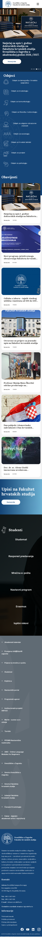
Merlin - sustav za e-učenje (11, 721)
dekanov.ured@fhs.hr (15, 902)
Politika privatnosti (8, 919)
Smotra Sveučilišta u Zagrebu (11, 773)
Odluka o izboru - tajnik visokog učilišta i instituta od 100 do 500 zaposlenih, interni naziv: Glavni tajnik (20, 302)
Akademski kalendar (12, 642)
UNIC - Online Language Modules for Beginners (13, 753)
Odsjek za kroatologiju (19, 91)
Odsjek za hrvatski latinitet (21, 142)
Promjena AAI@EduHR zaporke (12, 652)
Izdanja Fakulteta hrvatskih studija (10, 796)
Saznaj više (7, 220)
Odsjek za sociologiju (21, 134)
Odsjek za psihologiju (19, 163)
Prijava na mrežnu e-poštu (15, 663)
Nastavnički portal (11, 690)
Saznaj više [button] (12, 61)
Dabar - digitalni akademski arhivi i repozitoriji (13, 817)
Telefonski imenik (8, 916)
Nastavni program (21, 589)
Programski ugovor (12, 699)
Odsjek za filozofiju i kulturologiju (24, 112)
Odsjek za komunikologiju (20, 102)
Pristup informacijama (9, 922)
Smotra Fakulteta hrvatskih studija (10, 785)
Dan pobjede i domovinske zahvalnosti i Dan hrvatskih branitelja (18, 427)
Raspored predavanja (21, 556)
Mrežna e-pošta (21, 573)
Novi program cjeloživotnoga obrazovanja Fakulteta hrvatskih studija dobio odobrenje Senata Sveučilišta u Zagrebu (20, 260)
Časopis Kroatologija (12, 807)
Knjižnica (8, 681)
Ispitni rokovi (21, 623)
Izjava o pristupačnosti (9, 925)
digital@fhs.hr (28, 906)
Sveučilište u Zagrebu (13, 763)
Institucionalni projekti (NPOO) (12, 709)
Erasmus (21, 606)
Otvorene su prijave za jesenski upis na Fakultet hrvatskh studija (21, 341)
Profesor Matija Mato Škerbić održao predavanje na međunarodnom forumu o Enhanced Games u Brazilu (19, 386)
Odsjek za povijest (18, 153)
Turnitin (7, 731)
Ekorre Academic (12, 936)
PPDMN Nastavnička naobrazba (11, 741)
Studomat (21, 539)
